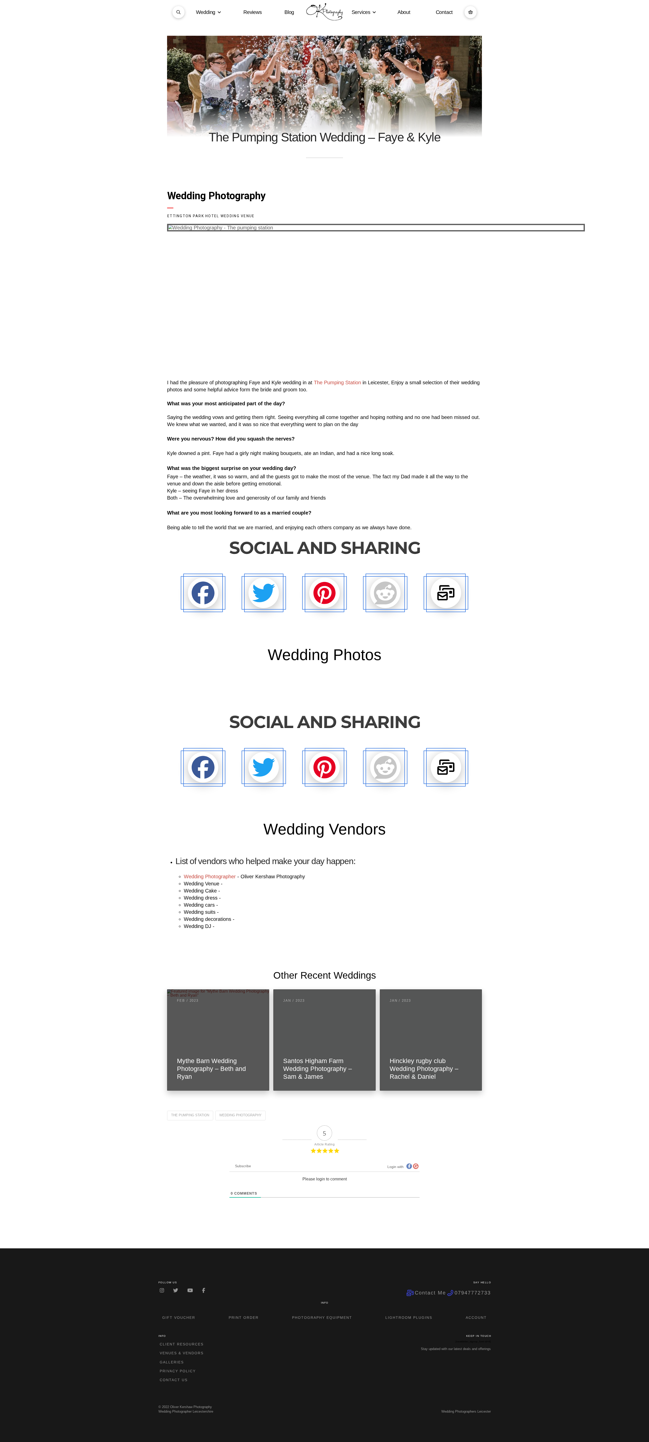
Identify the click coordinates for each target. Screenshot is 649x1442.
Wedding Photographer (210, 876)
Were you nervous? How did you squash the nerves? (231, 439)
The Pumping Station (337, 382)
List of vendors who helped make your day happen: (266, 861)
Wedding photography (240, 1115)
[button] (178, 12)
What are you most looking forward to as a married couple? (239, 513)
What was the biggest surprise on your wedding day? (231, 468)
